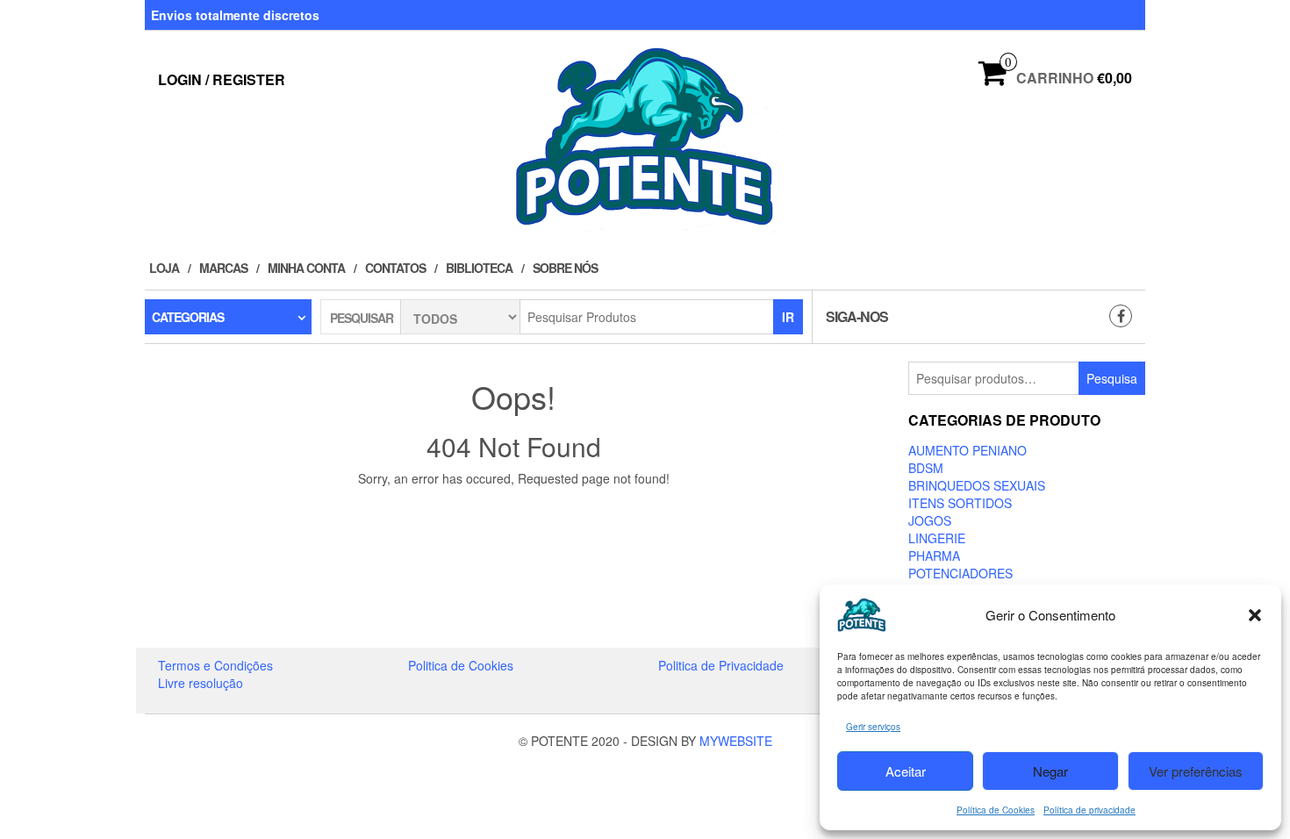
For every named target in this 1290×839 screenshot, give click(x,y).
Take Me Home (519, 511)
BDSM (925, 468)
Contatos (395, 267)
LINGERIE (936, 538)
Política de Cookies (996, 810)
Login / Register (221, 79)
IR (788, 317)
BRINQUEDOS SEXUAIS (976, 485)
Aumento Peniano (967, 450)
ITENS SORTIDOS (960, 503)
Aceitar (905, 771)
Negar (1050, 771)
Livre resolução (200, 683)
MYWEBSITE (735, 740)
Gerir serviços (873, 727)
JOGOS (929, 520)
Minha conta (306, 267)
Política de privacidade (1089, 810)
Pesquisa (1111, 378)
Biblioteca (479, 267)
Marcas (223, 267)
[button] (1255, 615)
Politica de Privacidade (721, 665)
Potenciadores (960, 573)
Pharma (934, 555)
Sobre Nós (565, 267)
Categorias (188, 317)
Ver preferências (1196, 771)
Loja (164, 267)
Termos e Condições (215, 665)
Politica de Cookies (460, 665)
